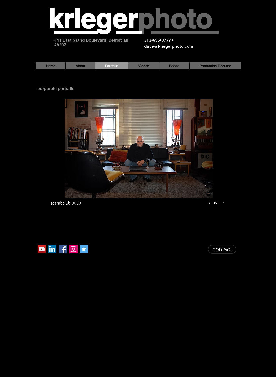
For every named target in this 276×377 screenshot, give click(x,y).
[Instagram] (73, 249)
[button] (138, 156)
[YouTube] (42, 249)
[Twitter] (84, 249)
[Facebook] (63, 249)
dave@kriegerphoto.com (168, 46)
